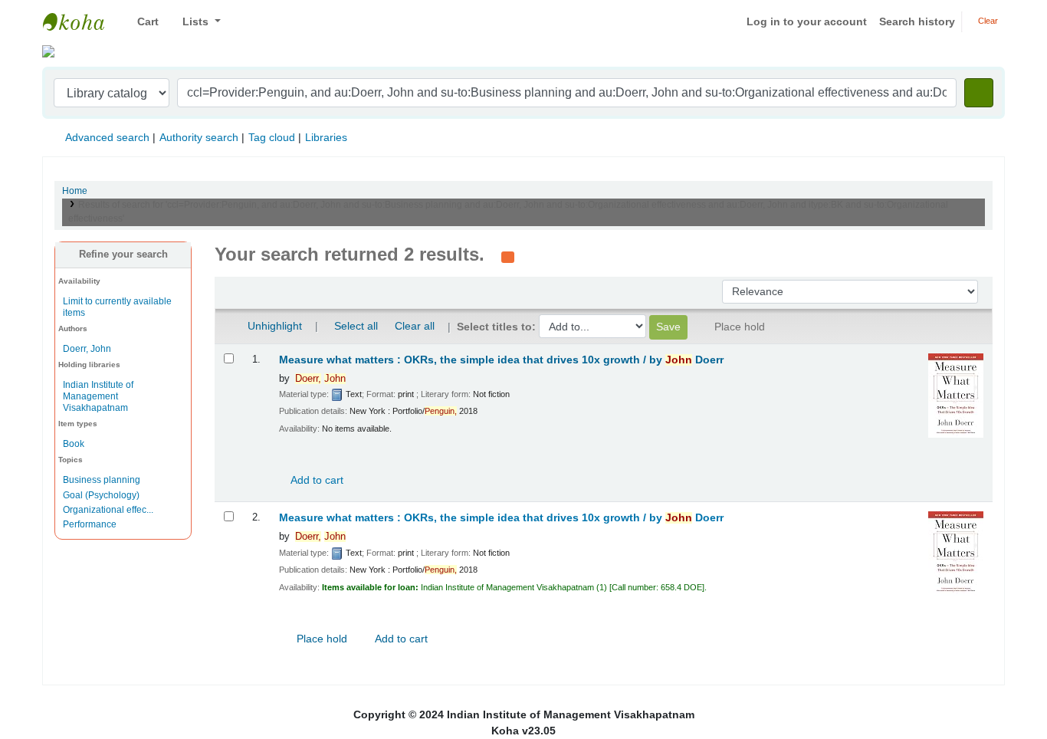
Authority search (198, 137)
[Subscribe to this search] (508, 256)
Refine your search (123, 254)
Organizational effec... (108, 509)
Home (74, 191)
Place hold (320, 638)
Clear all (415, 326)
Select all (356, 326)
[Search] (978, 92)
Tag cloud (271, 137)
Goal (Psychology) (101, 495)
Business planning (101, 480)
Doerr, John (87, 348)
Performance (90, 524)
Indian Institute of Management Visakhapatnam (81, 21)
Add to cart (315, 480)
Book (73, 443)
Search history (917, 21)
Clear (987, 20)
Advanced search (107, 137)
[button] (142, 22)
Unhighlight (273, 326)
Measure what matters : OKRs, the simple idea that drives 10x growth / (501, 360)
